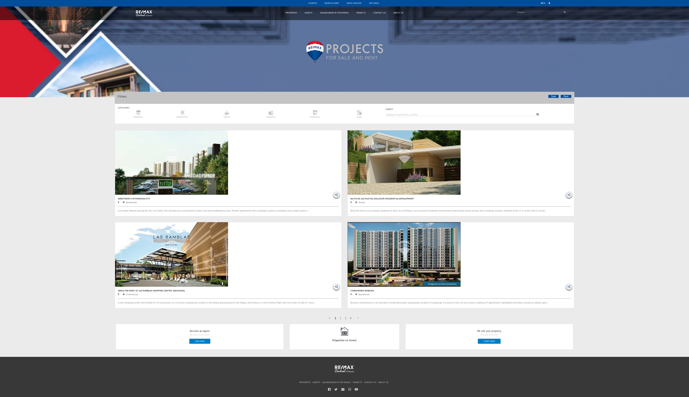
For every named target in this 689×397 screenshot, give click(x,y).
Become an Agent (332, 3)
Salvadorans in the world (334, 12)
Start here (489, 341)
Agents (308, 12)
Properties (291, 12)
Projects (361, 12)
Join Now (200, 341)
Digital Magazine (354, 3)
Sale (553, 96)
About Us (398, 12)
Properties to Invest (344, 340)
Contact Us (379, 12)
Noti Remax (374, 3)
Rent (566, 96)
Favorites (312, 3)
